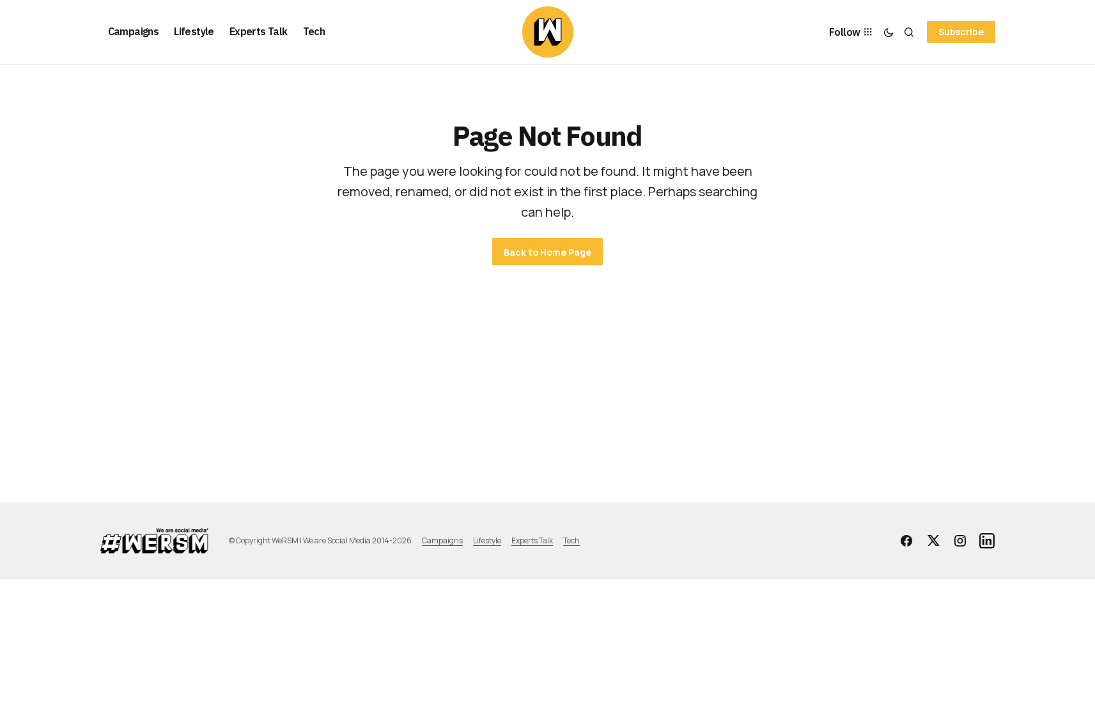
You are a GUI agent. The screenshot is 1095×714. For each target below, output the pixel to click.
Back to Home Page (547, 252)
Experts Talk (532, 540)
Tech (571, 540)
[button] (888, 32)
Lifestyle (487, 540)
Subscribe (961, 32)
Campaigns (442, 540)
